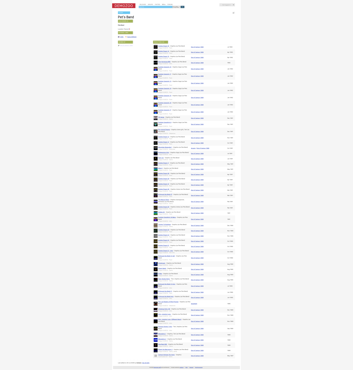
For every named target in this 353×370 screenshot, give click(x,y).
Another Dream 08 (163, 173)
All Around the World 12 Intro (166, 284)
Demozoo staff (157, 367)
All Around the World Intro (165, 296)
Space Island (162, 268)
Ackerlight (194, 303)
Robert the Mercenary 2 (165, 349)
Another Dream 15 (163, 56)
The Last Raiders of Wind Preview (168, 301)
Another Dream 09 (163, 178)
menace (138, 363)
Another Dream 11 (163, 163)
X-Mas (160, 273)
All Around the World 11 (165, 291)
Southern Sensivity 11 (164, 74)
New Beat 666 (162, 344)
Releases (143, 4)
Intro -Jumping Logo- (164, 314)
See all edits (145, 363)
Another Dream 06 (163, 189)
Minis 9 (160, 168)
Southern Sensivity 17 (164, 110)
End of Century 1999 (126, 45)
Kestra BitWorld (131, 37)
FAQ (186, 367)
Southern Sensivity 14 (164, 88)
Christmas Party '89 (164, 309)
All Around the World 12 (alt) (166, 256)
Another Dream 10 (163, 184)
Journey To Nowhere (164, 224)
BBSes (164, 4)
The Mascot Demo (163, 199)
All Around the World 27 (165, 194)
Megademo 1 (162, 333)
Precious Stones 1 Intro (165, 326)
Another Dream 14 (163, 51)
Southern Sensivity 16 (164, 103)
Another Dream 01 (163, 245)
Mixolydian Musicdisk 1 (165, 147)
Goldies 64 (161, 212)
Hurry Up (161, 157)
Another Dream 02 (163, 240)
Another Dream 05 (163, 207)
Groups (150, 4)
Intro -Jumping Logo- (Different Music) (169, 319)
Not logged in (226, 5)
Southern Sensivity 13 (164, 81)
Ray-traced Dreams (164, 129)
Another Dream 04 (163, 229)
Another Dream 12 (163, 142)
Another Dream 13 (163, 136)
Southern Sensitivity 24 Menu (167, 217)
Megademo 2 (162, 339)
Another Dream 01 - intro (165, 250)
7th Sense (161, 117)
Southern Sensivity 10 (164, 67)
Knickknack (161, 263)
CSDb (121, 37)
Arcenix (193, 148)
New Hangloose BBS (164, 61)
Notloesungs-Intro (163, 152)
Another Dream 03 (163, 235)
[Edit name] (233, 12)
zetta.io (181, 367)
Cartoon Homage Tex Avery (166, 354)
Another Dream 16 (163, 46)
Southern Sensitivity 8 (164, 122)
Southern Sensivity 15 (164, 95)
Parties (157, 4)
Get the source (199, 367)
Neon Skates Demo (164, 279)
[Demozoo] (123, 5)
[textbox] (155, 7)
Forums (170, 4)
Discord (191, 367)
